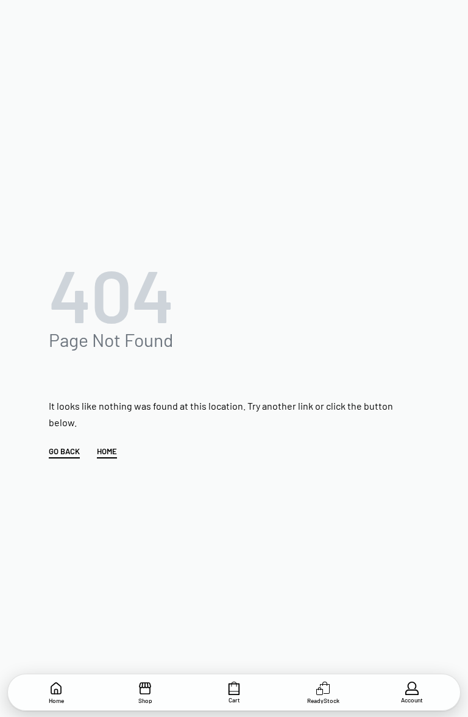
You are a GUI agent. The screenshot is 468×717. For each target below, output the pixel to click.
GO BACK (64, 452)
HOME (107, 452)
